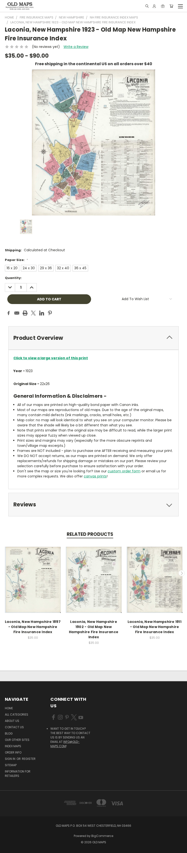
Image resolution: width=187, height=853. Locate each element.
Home (9, 708)
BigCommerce (102, 836)
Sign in (10, 759)
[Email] (16, 313)
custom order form (124, 471)
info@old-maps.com (65, 744)
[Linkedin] (41, 313)
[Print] (25, 313)
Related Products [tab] (90, 534)
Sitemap (11, 765)
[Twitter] (33, 313)
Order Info (13, 752)
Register (29, 759)
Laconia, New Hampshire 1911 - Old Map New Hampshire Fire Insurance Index (154, 626)
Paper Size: (16, 260)
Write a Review (76, 46)
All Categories (16, 714)
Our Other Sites (17, 740)
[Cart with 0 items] (171, 6)
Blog (9, 733)
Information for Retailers (17, 773)
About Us (12, 721)
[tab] (93, 338)
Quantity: (13, 278)
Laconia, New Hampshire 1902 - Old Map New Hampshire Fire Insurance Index (93, 629)
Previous (5, 573)
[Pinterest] (49, 313)
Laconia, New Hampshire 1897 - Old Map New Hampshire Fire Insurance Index (33, 626)
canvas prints (95, 476)
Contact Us (14, 727)
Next (181, 573)
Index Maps (13, 746)
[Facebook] (8, 313)
